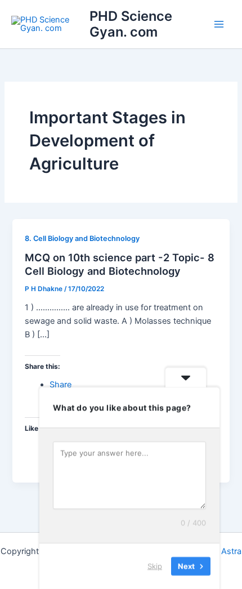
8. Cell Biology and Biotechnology (82, 238)
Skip (154, 565)
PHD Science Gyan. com (130, 24)
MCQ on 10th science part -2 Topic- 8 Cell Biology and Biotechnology (119, 264)
